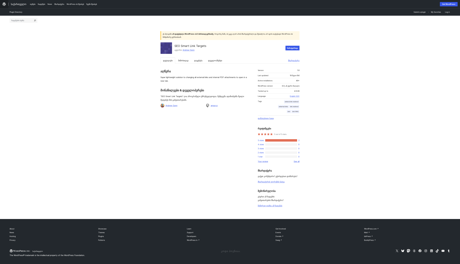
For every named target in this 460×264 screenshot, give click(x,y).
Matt (367, 232)
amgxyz (214, 105)
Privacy (12, 240)
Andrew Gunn (189, 50)
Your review (263, 161)
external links (283, 106)
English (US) (294, 96)
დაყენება (198, 60)
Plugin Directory (16, 12)
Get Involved (281, 229)
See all (296, 161)
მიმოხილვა (183, 60)
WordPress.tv (193, 240)
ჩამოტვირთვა (292, 48)
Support (190, 232)
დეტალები (168, 60)
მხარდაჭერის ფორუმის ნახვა (271, 182)
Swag (279, 240)
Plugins (101, 236)
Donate (279, 236)
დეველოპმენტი (215, 60)
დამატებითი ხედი (266, 118)
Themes (101, 232)
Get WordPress (448, 4)
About (12, 229)
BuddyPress (370, 240)
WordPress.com (371, 229)
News (12, 232)
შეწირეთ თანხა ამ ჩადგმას (270, 206)
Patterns (101, 240)
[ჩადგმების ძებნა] (35, 20)
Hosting (13, 236)
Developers (191, 236)
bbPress (368, 236)
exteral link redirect (292, 102)
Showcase (102, 229)
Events (278, 232)
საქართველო (37, 251)
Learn (189, 229)
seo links (295, 111)
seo (289, 111)
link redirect (294, 106)
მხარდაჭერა (293, 60)
